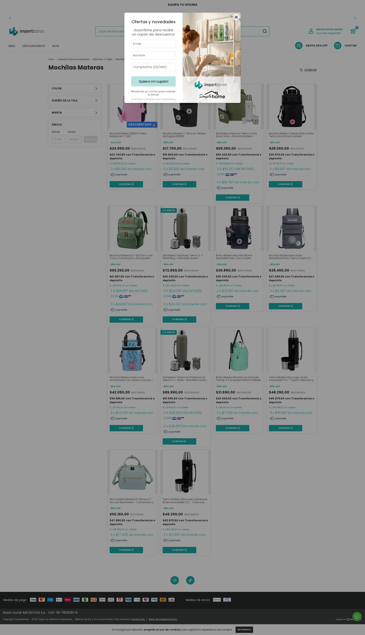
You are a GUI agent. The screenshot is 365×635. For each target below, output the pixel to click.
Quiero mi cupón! (153, 81)
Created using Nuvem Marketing (153, 99)
